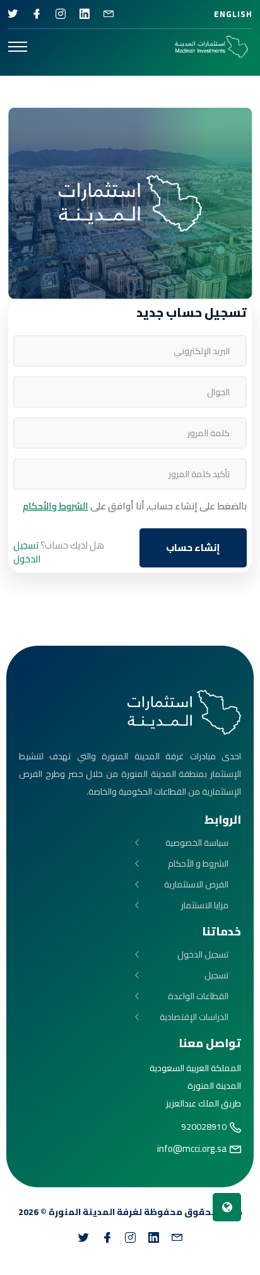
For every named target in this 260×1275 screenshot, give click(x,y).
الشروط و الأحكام (198, 863)
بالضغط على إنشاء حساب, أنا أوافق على (135, 506)
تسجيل (216, 975)
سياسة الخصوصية (196, 843)
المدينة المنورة (82, 1212)
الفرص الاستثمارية (196, 884)
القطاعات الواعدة (198, 996)
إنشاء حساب (193, 547)
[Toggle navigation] (18, 47)
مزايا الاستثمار (204, 905)
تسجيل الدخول (26, 552)
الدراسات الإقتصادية (194, 1017)
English (233, 13)
